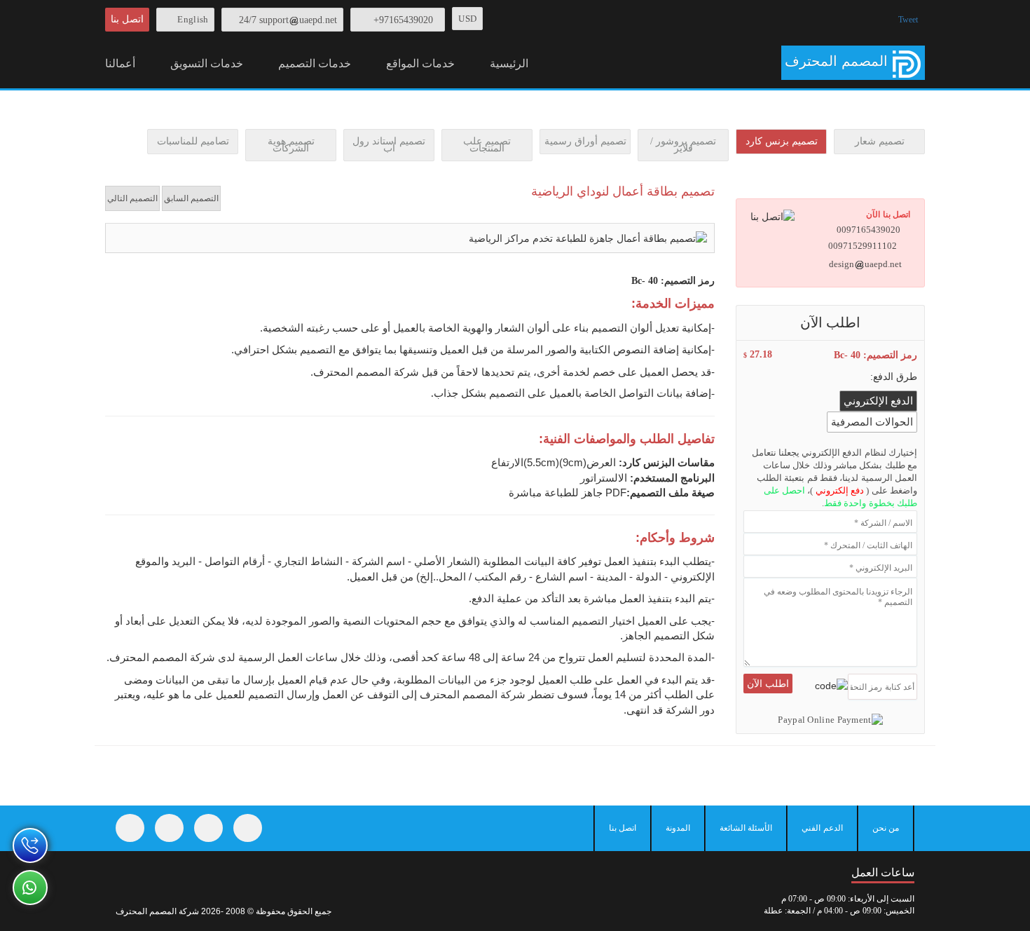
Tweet (908, 20)
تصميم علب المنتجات (487, 145)
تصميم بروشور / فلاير (683, 145)
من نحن (885, 828)
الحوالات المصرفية (872, 422)
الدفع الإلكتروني (878, 401)
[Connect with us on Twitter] (169, 828)
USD (467, 18)
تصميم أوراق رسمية (585, 141)
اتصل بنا (127, 19)
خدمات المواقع (420, 63)
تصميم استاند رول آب (388, 145)
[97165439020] (30, 845)
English (192, 19)
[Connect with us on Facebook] (130, 828)
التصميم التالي (132, 198)
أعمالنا (120, 63)
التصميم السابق (191, 198)
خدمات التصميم (314, 63)
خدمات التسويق (206, 63)
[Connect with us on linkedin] (247, 828)
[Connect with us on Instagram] (208, 828)
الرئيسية (509, 63)
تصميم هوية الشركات (291, 145)
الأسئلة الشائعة (746, 828)
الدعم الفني (822, 828)
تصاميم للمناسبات (193, 141)
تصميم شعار (880, 141)
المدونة (678, 828)
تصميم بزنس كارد (782, 141)
